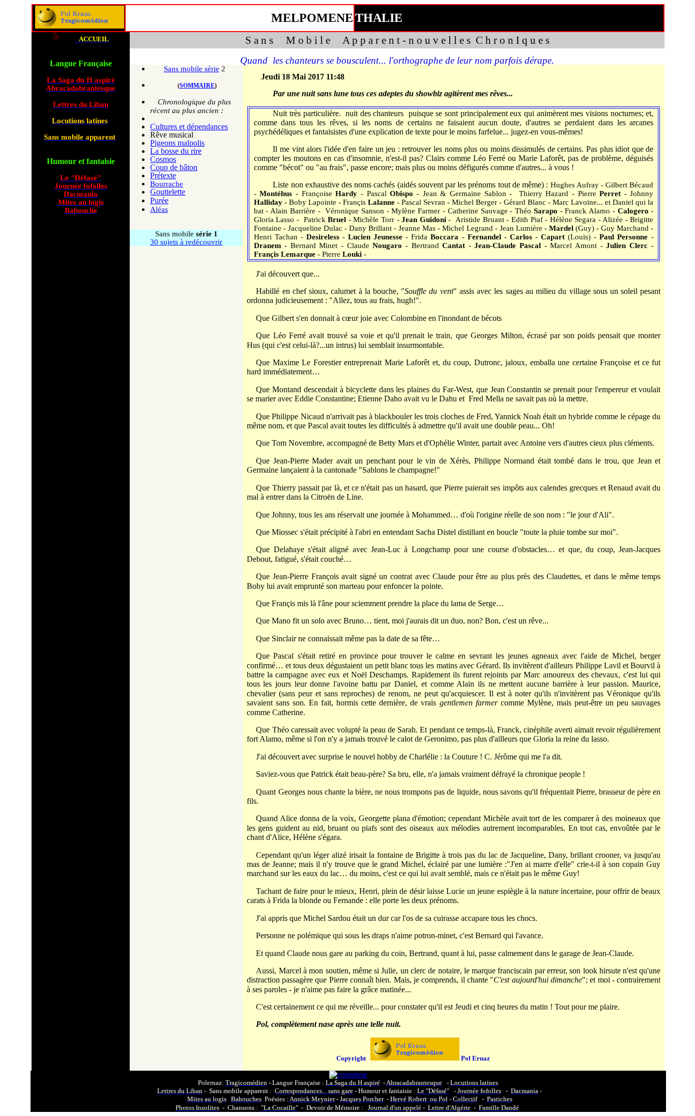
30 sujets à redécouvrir (186, 242)
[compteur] (348, 1074)
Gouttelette (167, 191)
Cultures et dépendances (189, 126)
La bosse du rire (175, 151)
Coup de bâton (173, 167)
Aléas (159, 209)
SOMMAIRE (197, 85)
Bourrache (166, 184)
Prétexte (163, 175)
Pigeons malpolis (177, 143)
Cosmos (163, 159)
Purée (159, 200)
